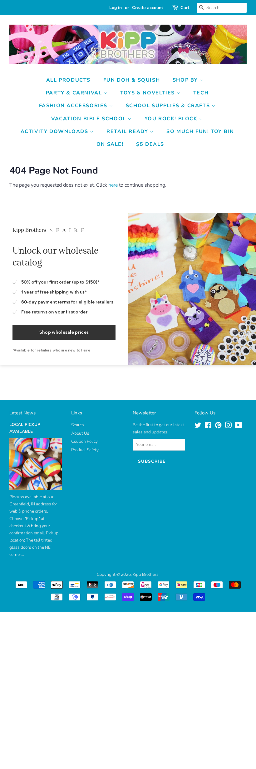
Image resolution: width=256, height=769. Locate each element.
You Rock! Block (172, 118)
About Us (80, 433)
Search (77, 425)
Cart (184, 8)
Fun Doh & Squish (131, 80)
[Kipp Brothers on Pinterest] (218, 426)
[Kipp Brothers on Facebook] (208, 426)
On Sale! (110, 144)
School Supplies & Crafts (169, 105)
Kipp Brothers (146, 574)
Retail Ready (128, 131)
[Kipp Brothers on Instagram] (228, 426)
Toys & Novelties (148, 92)
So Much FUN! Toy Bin (200, 131)
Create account (147, 8)
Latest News (22, 413)
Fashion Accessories (74, 105)
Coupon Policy (84, 441)
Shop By (186, 80)
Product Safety (85, 450)
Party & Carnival (75, 92)
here (113, 185)
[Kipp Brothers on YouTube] (238, 426)
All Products (68, 80)
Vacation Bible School (89, 118)
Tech (201, 92)
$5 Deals (150, 144)
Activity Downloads (55, 131)
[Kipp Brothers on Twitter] (197, 426)
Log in (115, 8)
